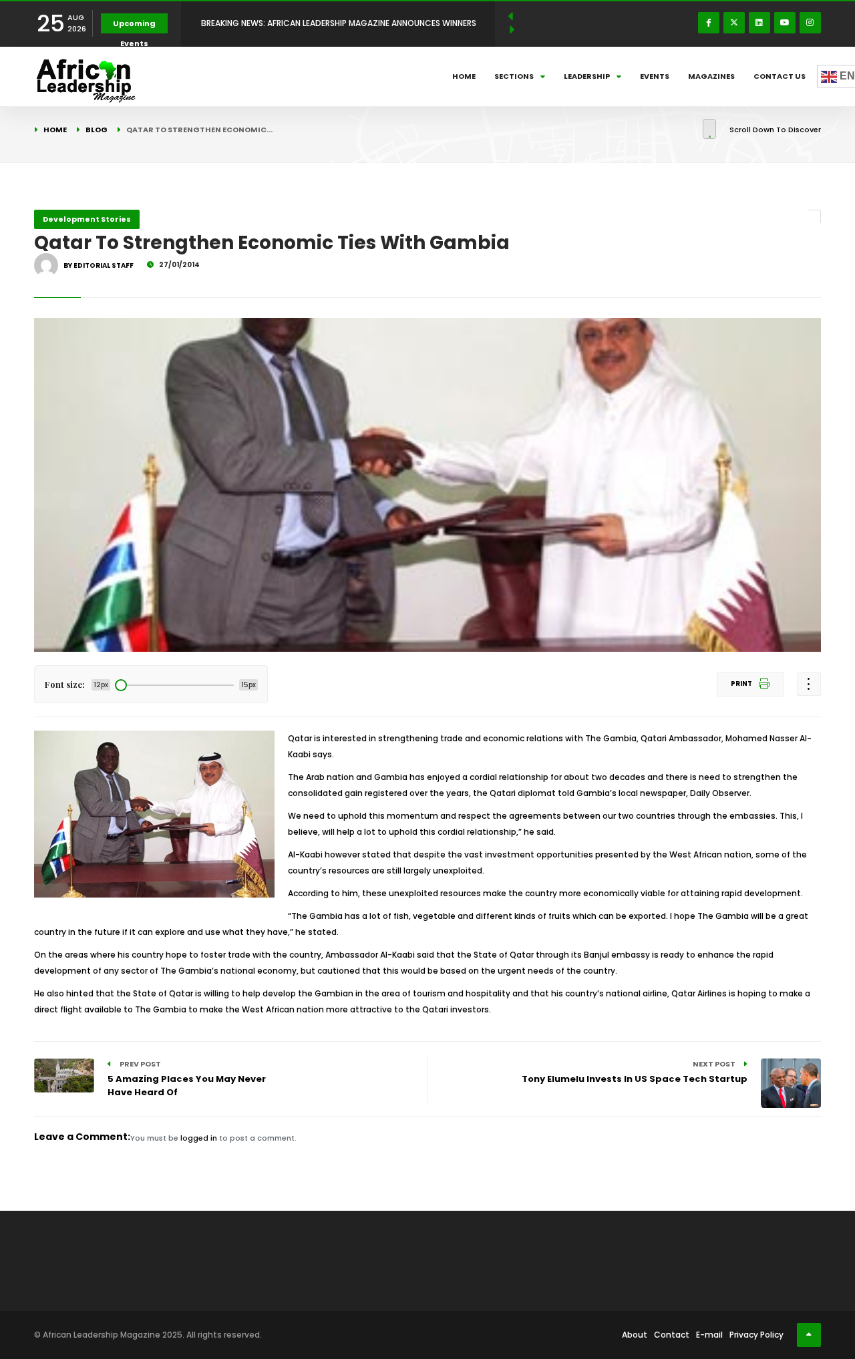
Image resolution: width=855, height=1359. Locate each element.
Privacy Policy (756, 1334)
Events (654, 76)
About (634, 1334)
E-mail (709, 1334)
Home (464, 76)
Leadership (587, 76)
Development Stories (87, 219)
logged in (198, 1138)
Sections (514, 76)
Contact (671, 1334)
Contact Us (779, 76)
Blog (97, 129)
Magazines (711, 76)
